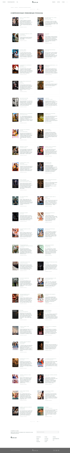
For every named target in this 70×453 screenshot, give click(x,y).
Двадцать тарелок (24, 146)
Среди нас (47, 341)
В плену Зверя (23, 49)
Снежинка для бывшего (50, 294)
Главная (12, 7)
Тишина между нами (24, 326)
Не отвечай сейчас (24, 196)
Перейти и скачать (48, 26)
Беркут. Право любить (25, 17)
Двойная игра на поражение (26, 113)
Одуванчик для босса (50, 212)
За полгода (46, 438)
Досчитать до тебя (24, 98)
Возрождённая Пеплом (50, 49)
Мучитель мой (48, 162)
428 (37, 9)
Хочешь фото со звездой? (50, 326)
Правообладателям (56, 438)
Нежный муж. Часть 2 (24, 358)
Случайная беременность (50, 358)
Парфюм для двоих (49, 81)
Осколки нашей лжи (24, 278)
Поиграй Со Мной (24, 212)
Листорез (47, 33)
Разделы (16, 7)
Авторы (37, 440)
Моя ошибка (47, 129)
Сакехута (47, 98)
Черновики (38, 441)
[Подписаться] (58, 432)
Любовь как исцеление (50, 113)
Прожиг (21, 310)
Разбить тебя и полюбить (50, 146)
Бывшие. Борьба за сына (25, 374)
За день (46, 441)
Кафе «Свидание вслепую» (51, 179)
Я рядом (47, 407)
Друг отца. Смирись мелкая (51, 374)
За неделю (46, 440)
